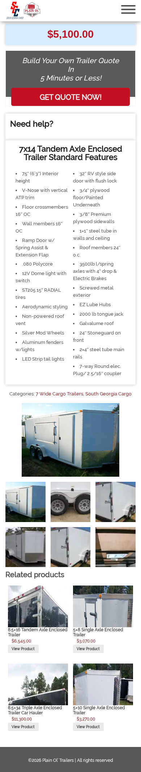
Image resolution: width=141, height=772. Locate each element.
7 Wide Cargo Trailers (59, 394)
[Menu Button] (128, 9)
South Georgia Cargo (108, 394)
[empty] (23, 10)
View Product (23, 648)
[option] (25, 502)
